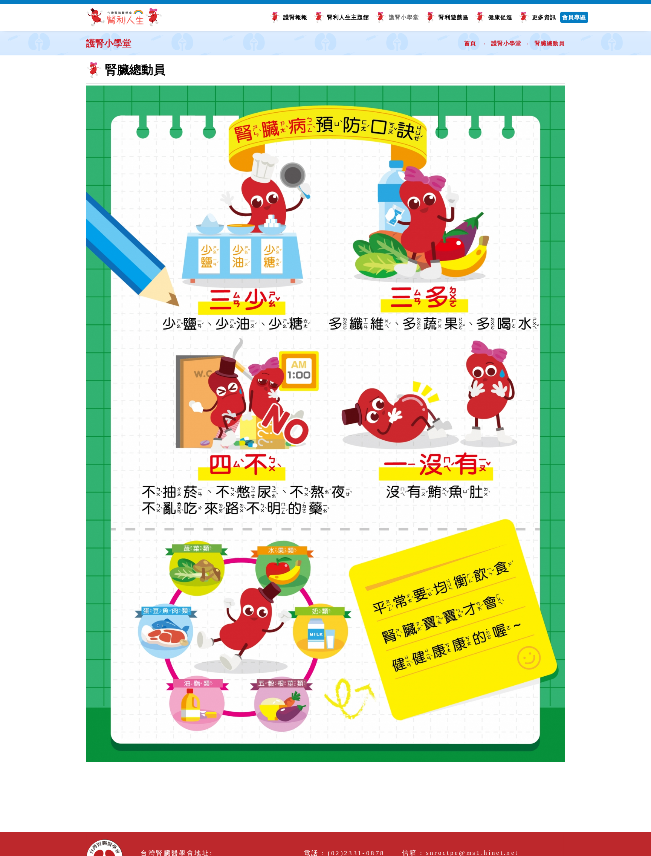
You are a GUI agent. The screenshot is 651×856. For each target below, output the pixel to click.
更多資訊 (544, 17)
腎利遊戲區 (454, 17)
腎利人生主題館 (348, 17)
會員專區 (574, 17)
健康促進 (500, 17)
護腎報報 (295, 17)
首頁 (470, 43)
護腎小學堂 (404, 17)
